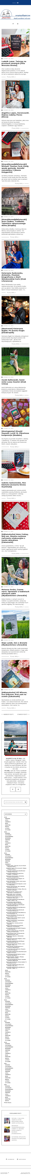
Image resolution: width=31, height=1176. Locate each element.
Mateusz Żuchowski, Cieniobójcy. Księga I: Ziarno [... (15, 921)
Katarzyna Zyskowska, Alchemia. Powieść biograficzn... (15, 877)
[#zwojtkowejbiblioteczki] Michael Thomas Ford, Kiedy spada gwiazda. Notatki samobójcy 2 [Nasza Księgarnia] (15, 168)
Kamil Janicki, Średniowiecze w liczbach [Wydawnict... (14, 947)
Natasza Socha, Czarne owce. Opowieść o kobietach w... (14, 892)
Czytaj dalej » (11, 77)
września (8, 838)
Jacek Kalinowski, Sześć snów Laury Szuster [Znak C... (16, 882)
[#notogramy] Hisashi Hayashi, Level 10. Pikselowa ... (16, 884)
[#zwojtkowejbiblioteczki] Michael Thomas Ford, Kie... (15, 871)
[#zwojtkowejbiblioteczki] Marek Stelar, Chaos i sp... (15, 900)
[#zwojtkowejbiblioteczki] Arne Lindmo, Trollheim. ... (14, 874)
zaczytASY (4, 1173)
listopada (8, 834)
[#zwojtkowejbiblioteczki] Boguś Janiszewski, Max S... (15, 905)
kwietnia (7, 825)
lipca (6, 820)
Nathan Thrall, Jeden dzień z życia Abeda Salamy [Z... (15, 918)
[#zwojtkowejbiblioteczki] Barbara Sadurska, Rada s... (15, 908)
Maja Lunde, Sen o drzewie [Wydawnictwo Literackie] (14, 644)
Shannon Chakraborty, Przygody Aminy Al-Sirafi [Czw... (15, 931)
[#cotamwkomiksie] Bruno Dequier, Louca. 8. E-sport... (16, 950)
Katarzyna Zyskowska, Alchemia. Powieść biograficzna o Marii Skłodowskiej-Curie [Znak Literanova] (14, 277)
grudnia (7, 833)
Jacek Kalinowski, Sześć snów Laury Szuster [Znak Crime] (14, 382)
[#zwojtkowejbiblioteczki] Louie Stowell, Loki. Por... (15, 965)
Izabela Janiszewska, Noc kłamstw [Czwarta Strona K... (15, 887)
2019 (5, 1063)
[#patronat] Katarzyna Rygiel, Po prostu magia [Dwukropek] (13, 331)
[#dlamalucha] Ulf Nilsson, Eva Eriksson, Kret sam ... (14, 897)
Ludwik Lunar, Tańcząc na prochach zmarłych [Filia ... (16, 866)
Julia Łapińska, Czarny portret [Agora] (14, 923)
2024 (5, 853)
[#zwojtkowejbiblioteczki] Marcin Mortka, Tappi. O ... (15, 968)
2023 (5, 978)
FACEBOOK (11, 1159)
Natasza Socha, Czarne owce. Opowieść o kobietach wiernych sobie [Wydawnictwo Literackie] (15, 593)
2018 (5, 1084)
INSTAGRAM (22, 1159)
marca (7, 826)
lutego (7, 828)
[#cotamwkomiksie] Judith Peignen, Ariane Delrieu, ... (16, 929)
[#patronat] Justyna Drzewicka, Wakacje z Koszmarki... (14, 926)
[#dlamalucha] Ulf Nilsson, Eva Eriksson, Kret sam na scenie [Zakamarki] (14, 694)
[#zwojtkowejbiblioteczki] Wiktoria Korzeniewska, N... (16, 913)
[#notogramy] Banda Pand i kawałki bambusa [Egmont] (16, 960)
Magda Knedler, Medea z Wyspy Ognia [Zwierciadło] (15, 957)
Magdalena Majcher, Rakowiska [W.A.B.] (14, 936)
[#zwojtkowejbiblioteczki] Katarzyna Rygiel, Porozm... (16, 952)
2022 (5, 1000)
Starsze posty (22, 714)
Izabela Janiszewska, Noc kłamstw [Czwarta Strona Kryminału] (14, 485)
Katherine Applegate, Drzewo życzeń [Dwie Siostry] (19, 1138)
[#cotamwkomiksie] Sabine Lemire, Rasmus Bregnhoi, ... (15, 955)
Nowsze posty (8, 714)
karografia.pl (25, 1173)
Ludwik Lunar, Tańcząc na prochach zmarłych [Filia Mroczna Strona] (14, 63)
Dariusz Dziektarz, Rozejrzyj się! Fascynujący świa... (15, 916)
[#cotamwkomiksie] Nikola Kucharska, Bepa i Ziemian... (14, 903)
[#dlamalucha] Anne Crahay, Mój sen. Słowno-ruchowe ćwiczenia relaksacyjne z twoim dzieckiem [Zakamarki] (15, 538)
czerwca (8, 821)
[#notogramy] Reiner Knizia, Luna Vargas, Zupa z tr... (15, 944)
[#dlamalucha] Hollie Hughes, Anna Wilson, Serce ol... (15, 939)
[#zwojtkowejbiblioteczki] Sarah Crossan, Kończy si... (15, 910)
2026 (5, 817)
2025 (5, 832)
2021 (5, 1021)
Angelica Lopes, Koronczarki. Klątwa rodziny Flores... (16, 869)
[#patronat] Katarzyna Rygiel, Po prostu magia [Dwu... (15, 879)
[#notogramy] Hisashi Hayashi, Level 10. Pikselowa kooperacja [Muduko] (15, 433)
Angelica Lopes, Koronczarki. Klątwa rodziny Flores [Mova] (15, 115)
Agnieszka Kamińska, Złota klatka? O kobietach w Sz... (16, 963)
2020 (5, 1042)
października (9, 836)
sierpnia (7, 818)
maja (6, 823)
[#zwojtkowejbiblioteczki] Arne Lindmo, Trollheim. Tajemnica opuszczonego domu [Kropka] (14, 222)
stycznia (7, 829)
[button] (15, 2)
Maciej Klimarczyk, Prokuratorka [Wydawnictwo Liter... (15, 934)
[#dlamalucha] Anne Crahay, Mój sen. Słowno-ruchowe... (16, 890)
